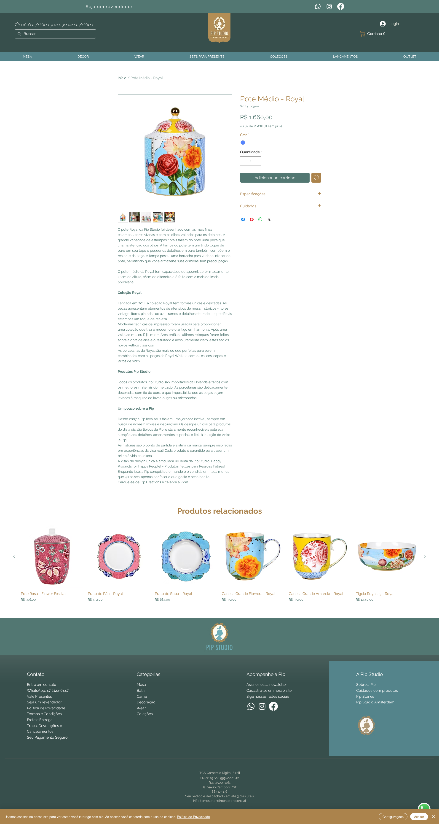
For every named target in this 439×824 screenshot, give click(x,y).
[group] (219, 569)
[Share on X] (269, 219)
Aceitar (419, 816)
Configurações (393, 816)
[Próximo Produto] (425, 556)
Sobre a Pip (366, 684)
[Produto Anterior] (14, 556)
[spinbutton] (250, 161)
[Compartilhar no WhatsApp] (260, 219)
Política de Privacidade (193, 816)
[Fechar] (433, 816)
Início (122, 78)
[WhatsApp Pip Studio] (424, 809)
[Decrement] (244, 161)
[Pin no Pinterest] (251, 219)
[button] (374, 34)
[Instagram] (329, 6)
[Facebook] (340, 6)
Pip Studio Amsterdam (375, 702)
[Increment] (257, 161)
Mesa (141, 684)
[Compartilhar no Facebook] (243, 219)
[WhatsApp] (317, 6)
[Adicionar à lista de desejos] (316, 178)
